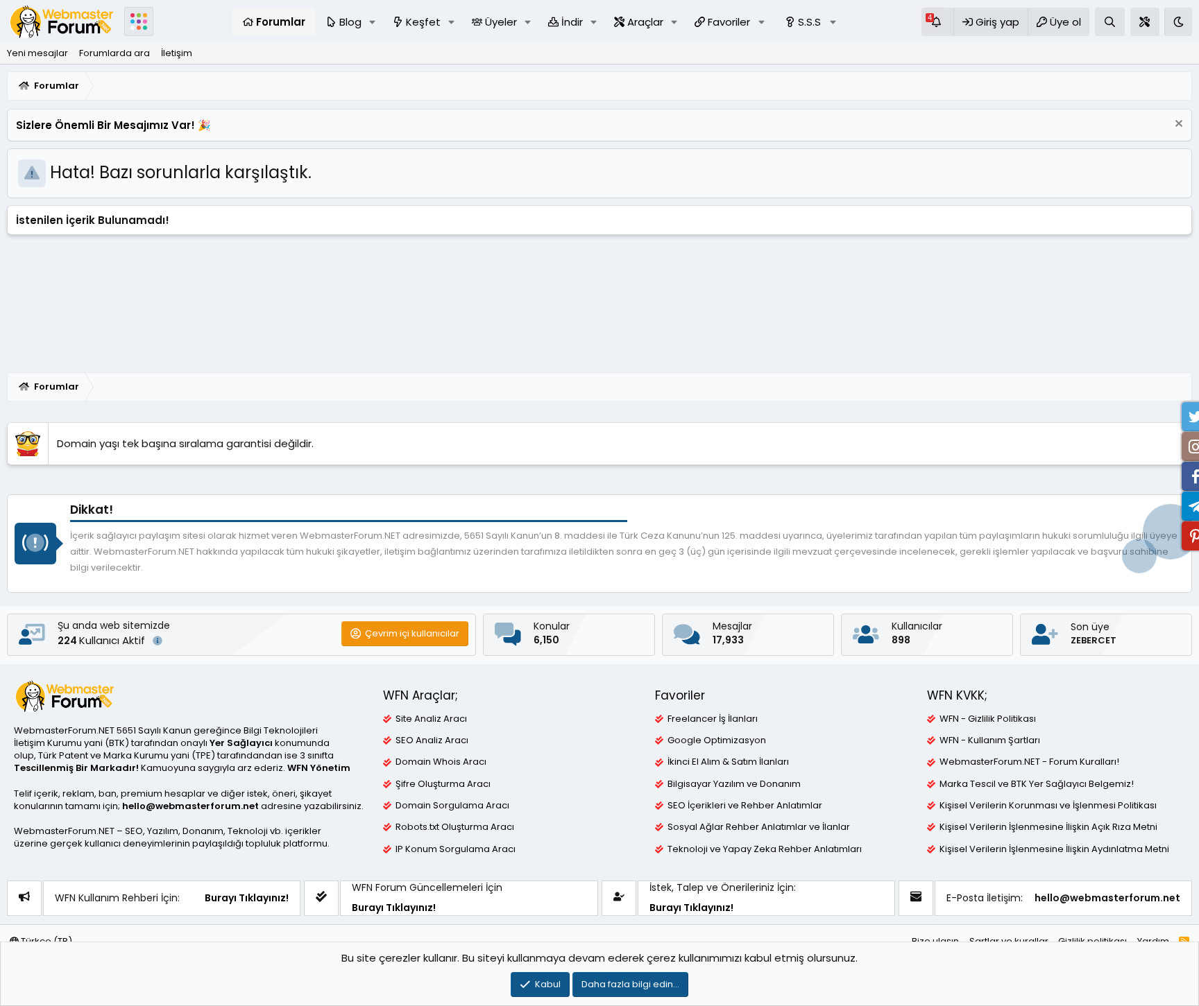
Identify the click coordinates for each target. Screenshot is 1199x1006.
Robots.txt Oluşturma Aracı (455, 827)
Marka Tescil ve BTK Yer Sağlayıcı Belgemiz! (1036, 784)
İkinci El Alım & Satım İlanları (728, 762)
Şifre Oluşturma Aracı (443, 784)
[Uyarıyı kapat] (1177, 125)
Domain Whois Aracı (441, 762)
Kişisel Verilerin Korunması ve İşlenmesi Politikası (1048, 805)
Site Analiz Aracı (431, 719)
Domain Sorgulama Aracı (452, 805)
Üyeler (501, 22)
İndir (572, 22)
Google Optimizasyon (716, 740)
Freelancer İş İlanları (712, 719)
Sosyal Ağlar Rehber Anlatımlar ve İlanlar (758, 827)
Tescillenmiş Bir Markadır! (76, 767)
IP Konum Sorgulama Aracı (456, 849)
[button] (372, 22)
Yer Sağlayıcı (241, 742)
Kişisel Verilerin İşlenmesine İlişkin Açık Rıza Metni (1048, 827)
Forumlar (280, 22)
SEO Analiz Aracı (432, 740)
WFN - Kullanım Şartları (989, 740)
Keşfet (423, 22)
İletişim (176, 53)
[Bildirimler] (937, 22)
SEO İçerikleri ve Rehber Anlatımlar (744, 805)
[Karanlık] (1178, 22)
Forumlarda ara (114, 53)
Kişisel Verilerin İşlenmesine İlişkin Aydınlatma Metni (1054, 849)
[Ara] (1110, 22)
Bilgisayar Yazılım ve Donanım (734, 784)
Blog (350, 22)
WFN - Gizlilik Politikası (987, 719)
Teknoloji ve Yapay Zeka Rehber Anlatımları (764, 849)
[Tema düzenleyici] (1144, 22)
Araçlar (645, 22)
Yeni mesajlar (37, 53)
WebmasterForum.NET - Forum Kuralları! (1029, 762)
